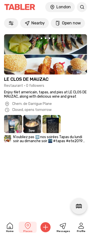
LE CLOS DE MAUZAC (26, 79)
